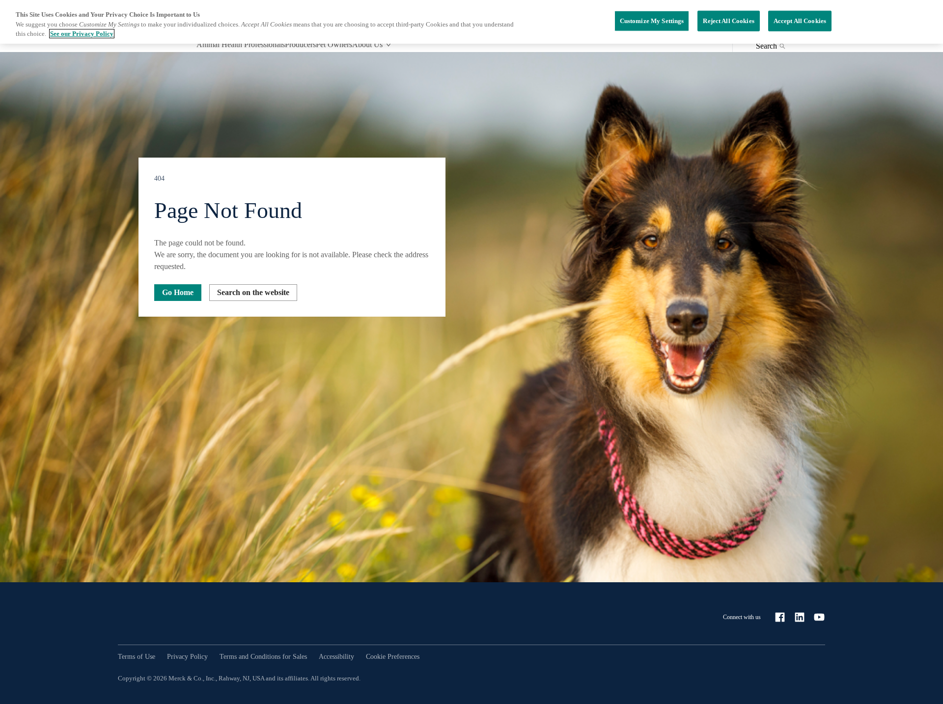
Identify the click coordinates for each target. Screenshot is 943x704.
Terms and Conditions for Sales (263, 656)
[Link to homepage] (157, 617)
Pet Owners (334, 44)
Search (766, 46)
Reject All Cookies (728, 21)
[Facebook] (780, 617)
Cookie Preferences (392, 656)
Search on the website (253, 292)
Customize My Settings (652, 21)
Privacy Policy (187, 656)
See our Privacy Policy (81, 33)
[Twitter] (819, 617)
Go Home (178, 292)
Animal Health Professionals (240, 44)
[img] (471, 317)
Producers (300, 44)
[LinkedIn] (799, 617)
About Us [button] (367, 44)
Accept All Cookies (800, 21)
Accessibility (336, 656)
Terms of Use (136, 656)
